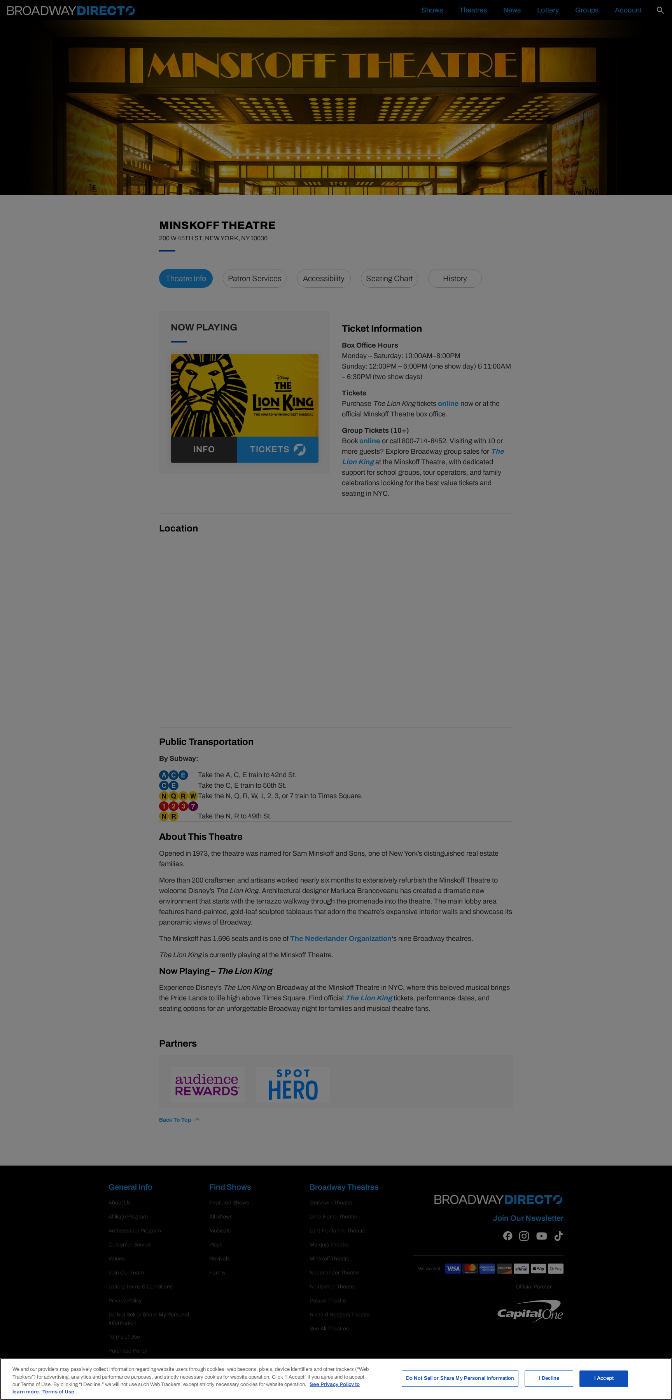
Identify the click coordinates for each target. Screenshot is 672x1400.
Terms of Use (58, 1392)
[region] (336, 1379)
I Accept (604, 1378)
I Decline (549, 1378)
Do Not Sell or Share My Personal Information (460, 1378)
